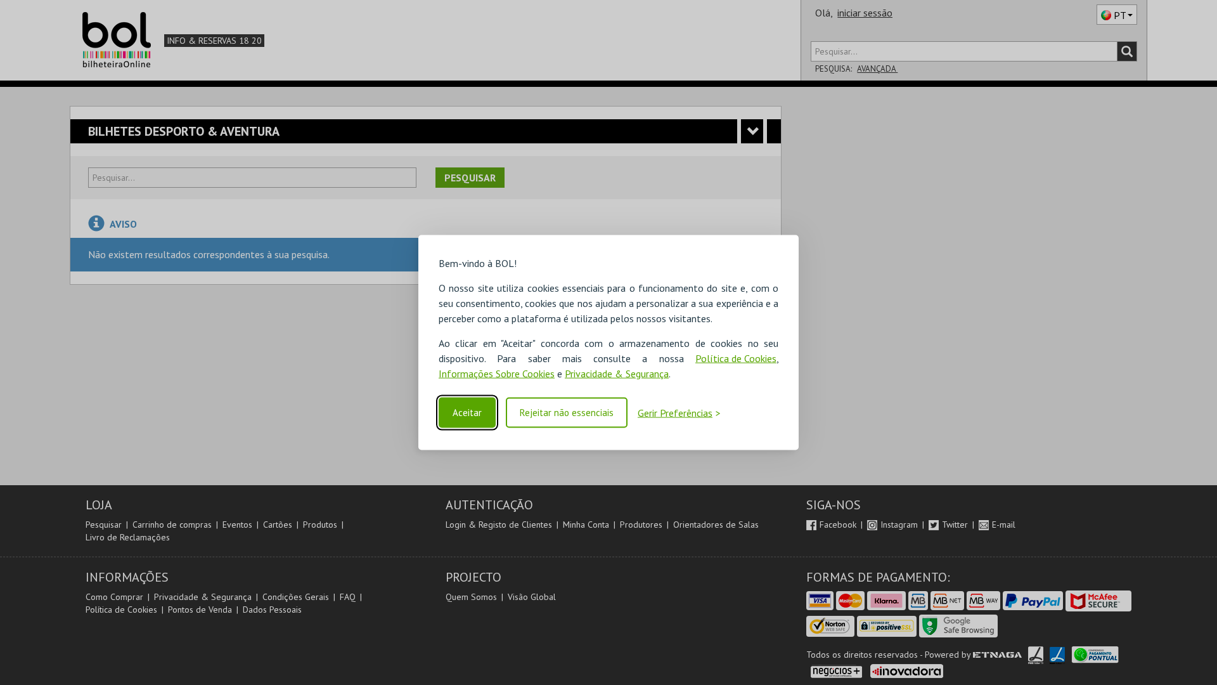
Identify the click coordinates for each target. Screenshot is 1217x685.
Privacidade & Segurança (617, 373)
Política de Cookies (735, 358)
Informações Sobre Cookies (497, 373)
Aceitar (467, 413)
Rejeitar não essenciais (567, 413)
